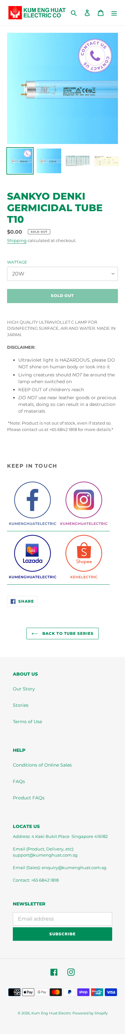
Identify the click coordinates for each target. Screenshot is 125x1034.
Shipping (17, 240)
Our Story (24, 689)
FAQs (19, 781)
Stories (21, 705)
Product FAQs (29, 798)
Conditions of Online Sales (42, 765)
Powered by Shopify (90, 1013)
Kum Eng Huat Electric (51, 1013)
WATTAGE (17, 262)
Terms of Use (27, 721)
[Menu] (114, 12)
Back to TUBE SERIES (67, 633)
